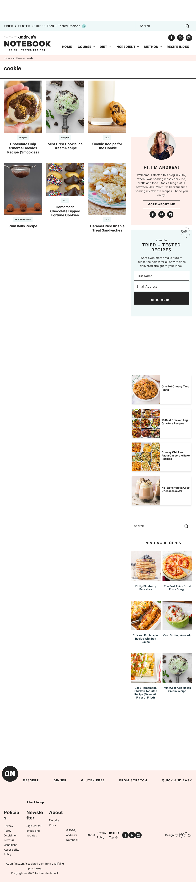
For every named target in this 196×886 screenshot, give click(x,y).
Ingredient (126, 47)
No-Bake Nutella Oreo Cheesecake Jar (176, 489)
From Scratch (133, 780)
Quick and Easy (177, 780)
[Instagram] (189, 37)
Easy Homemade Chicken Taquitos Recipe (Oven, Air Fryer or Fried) (145, 692)
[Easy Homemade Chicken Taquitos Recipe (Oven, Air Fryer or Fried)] (146, 681)
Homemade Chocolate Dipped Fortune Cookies (65, 211)
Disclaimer (10, 835)
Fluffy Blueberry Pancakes (145, 587)
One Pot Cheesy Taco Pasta (175, 388)
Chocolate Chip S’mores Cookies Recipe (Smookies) (23, 148)
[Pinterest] (180, 37)
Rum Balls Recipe (23, 226)
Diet (103, 47)
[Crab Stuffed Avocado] (177, 628)
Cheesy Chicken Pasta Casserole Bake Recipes (176, 455)
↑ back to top (35, 802)
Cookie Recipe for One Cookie (107, 146)
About (91, 835)
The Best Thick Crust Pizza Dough (177, 587)
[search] (187, 26)
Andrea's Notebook (27, 42)
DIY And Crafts (23, 219)
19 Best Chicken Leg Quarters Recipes (175, 421)
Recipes (23, 137)
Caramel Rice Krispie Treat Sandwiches (107, 228)
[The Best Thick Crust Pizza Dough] (177, 579)
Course (84, 47)
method (151, 47)
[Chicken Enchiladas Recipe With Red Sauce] (146, 628)
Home (67, 47)
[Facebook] (171, 37)
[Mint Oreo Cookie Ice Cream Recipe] (177, 681)
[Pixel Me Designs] (185, 835)
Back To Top (114, 835)
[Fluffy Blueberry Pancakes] (146, 579)
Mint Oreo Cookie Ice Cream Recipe (65, 146)
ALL (107, 137)
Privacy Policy (101, 835)
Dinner (60, 780)
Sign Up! (31, 825)
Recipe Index (178, 47)
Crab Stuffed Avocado (177, 635)
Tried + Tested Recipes (42, 26)
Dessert (31, 780)
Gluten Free (93, 780)
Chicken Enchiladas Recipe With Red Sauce (146, 638)
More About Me (161, 204)
